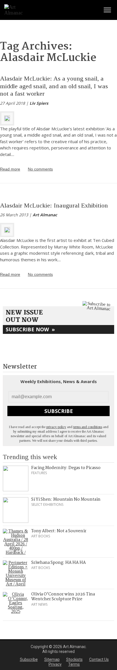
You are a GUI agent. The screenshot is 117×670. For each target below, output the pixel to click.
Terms (74, 664)
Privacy (55, 664)
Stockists (74, 659)
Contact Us (99, 659)
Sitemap (52, 659)
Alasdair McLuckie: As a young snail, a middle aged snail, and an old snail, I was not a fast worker (54, 86)
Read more (10, 169)
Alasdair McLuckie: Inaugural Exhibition (54, 205)
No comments (40, 169)
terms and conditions (87, 427)
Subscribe (58, 411)
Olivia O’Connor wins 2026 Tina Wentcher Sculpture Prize (63, 597)
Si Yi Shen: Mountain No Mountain (66, 499)
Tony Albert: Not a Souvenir (58, 531)
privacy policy (56, 427)
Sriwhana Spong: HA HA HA (58, 562)
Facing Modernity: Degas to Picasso (66, 468)
